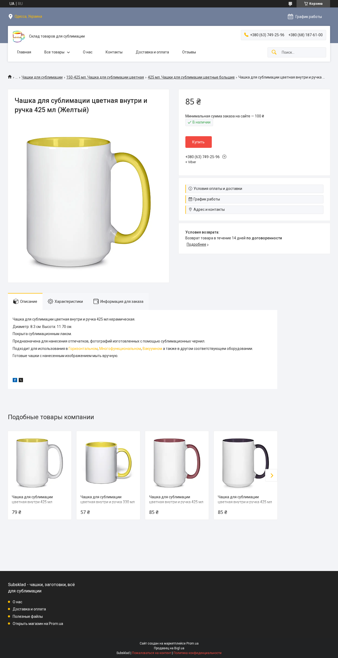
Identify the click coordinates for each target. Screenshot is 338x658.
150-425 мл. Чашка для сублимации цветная (105, 77)
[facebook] (15, 381)
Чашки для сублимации (42, 77)
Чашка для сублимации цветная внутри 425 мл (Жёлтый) (32, 502)
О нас (87, 52)
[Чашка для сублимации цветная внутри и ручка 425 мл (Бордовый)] (177, 463)
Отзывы (189, 52)
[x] (21, 381)
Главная (24, 52)
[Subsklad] (18, 36)
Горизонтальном (83, 348)
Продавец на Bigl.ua (169, 648)
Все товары (54, 52)
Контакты (114, 52)
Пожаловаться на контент (151, 653)
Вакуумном (152, 348)
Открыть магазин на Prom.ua (38, 624)
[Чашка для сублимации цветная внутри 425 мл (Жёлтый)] (39, 463)
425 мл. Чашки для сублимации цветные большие (191, 77)
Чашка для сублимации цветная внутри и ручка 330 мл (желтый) (108, 502)
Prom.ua (192, 643)
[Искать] (274, 52)
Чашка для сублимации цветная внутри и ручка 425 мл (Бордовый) (176, 502)
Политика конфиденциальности (197, 653)
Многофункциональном (120, 348)
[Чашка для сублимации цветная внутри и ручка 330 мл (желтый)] (108, 463)
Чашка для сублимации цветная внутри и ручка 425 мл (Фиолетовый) (245, 502)
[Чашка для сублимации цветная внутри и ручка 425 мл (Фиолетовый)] (245, 463)
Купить (198, 142)
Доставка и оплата (152, 52)
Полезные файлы (28, 616)
